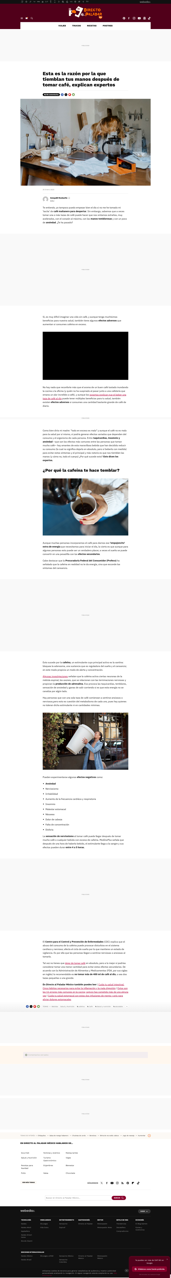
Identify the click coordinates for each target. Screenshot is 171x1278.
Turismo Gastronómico (49, 1159)
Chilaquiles (42, 1135)
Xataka (23, 1224)
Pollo (23, 1173)
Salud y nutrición (104, 1006)
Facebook (129, 18)
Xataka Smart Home (26, 1236)
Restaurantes (72, 1153)
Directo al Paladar (85, 1224)
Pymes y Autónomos (140, 1229)
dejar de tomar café (75, 963)
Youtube (139, 18)
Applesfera (25, 1231)
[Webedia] (27, 1210)
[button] (59, 198)
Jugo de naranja (129, 1135)
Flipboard (69, 94)
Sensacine (63, 1224)
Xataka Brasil (26, 1260)
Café (91, 1006)
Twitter (66, 94)
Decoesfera (120, 1227)
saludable (119, 1006)
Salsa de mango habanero (59, 1135)
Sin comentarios (52, 94)
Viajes (62, 25)
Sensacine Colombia (63, 1261)
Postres (108, 25)
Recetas (92, 25)
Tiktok (149, 18)
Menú (21, 18)
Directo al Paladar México (85, 1257)
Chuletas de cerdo (79, 1135)
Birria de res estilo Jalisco (109, 1135)
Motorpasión (102, 1224)
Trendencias (121, 1224)
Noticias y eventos (51, 1153)
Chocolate (70, 1173)
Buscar (32, 18)
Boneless (93, 1135)
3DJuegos (44, 1224)
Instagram (134, 18)
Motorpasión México (102, 1257)
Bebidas (55, 1006)
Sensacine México (66, 1256)
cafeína (82, 1006)
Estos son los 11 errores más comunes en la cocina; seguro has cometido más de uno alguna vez (85, 992)
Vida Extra (44, 1227)
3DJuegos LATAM (46, 1256)
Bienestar (70, 1165)
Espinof (62, 1227)
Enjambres (48, 1165)
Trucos (76, 25)
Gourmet (25, 1153)
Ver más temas (28, 1182)
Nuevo (26, 18)
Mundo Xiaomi (26, 1241)
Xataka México (26, 1256)
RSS (122, 1183)
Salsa (45, 1173)
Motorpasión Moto (104, 1227)
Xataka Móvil (26, 1227)
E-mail (73, 94)
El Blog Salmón (141, 1224)
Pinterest (124, 18)
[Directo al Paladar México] (85, 12)
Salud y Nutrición (67, 1006)
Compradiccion (122, 1231)
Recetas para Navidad (27, 1166)
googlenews (144, 18)
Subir (142, 1211)
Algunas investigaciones (55, 676)
